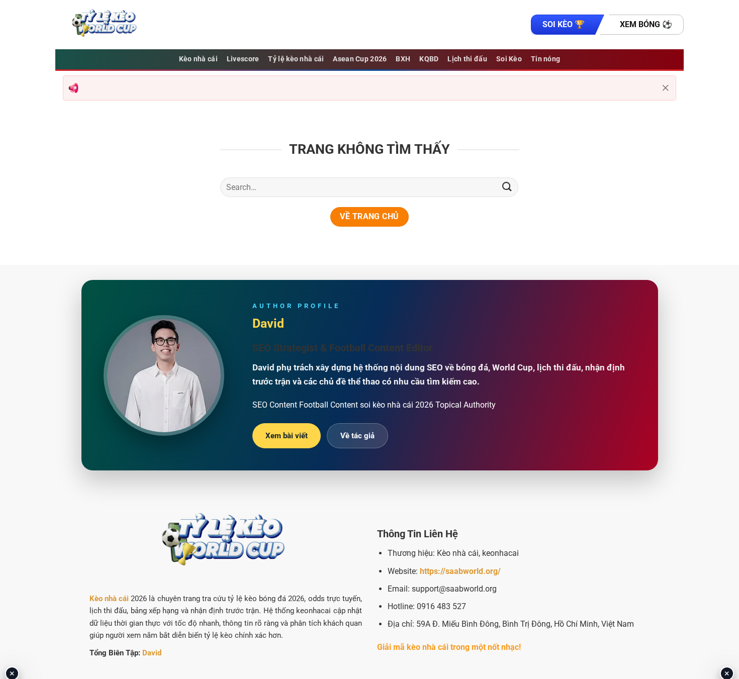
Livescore (243, 59)
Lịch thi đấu (467, 59)
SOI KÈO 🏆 (563, 24)
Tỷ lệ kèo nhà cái (296, 59)
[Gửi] (507, 187)
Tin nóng (545, 59)
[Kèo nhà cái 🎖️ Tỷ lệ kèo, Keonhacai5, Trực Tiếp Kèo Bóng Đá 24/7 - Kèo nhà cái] (105, 25)
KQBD (428, 59)
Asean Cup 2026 (360, 59)
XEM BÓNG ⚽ (646, 24)
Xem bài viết (286, 435)
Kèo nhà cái (198, 59)
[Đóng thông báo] (666, 88)
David (151, 652)
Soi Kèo (509, 59)
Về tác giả (357, 435)
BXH (403, 59)
